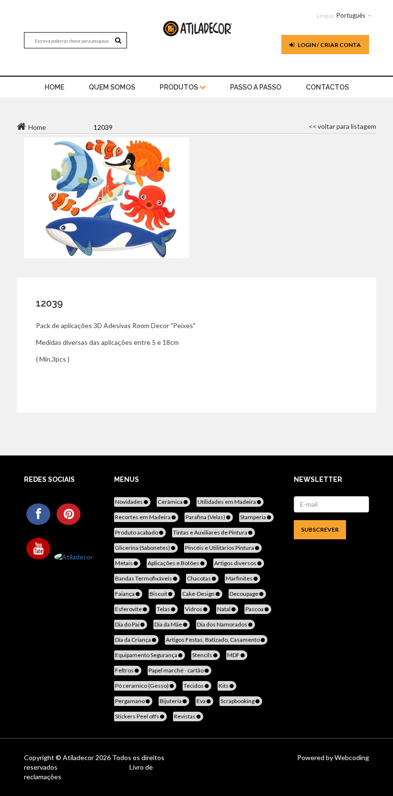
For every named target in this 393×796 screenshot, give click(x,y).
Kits (224, 685)
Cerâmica (171, 501)
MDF (234, 655)
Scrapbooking (237, 701)
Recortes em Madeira (143, 517)
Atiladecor (79, 757)
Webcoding (351, 757)
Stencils (202, 655)
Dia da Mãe (168, 624)
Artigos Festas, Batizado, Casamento (213, 639)
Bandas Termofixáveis (144, 578)
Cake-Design (199, 593)
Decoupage (244, 593)
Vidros (194, 609)
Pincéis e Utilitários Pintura (220, 547)
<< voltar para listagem (342, 126)
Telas (164, 609)
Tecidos (194, 685)
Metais (124, 563)
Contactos (327, 87)
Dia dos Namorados (222, 624)
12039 (49, 303)
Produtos (179, 87)
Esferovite (129, 609)
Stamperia (253, 517)
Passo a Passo (255, 87)
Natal (224, 609)
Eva (201, 701)
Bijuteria (171, 701)
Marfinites (240, 578)
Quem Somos (112, 87)
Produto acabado (137, 532)
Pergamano (130, 701)
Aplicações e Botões (174, 563)
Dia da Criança (133, 639)
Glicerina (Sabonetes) (143, 547)
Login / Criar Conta (329, 44)
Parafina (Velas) (205, 517)
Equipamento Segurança (146, 655)
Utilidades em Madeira (227, 501)
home (54, 87)
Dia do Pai (127, 624)
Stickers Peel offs (137, 716)
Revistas (185, 716)
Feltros (125, 670)
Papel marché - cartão (177, 670)
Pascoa (255, 609)
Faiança (125, 593)
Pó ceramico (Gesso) (142, 685)
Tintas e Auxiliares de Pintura (210, 532)
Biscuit (159, 593)
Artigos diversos (235, 563)
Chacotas (199, 578)
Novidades (129, 501)
